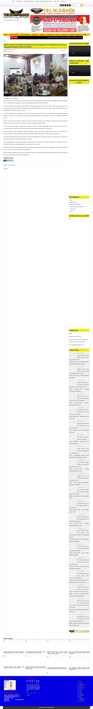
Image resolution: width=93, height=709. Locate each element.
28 (35, 689)
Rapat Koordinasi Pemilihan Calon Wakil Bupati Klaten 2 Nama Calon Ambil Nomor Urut (79, 425)
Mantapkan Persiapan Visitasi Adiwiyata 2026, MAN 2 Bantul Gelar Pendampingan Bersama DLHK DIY (79, 371)
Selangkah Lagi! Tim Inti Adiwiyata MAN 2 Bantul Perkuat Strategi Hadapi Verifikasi (79, 478)
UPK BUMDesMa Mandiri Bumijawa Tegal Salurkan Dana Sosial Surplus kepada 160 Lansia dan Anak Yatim (79, 668)
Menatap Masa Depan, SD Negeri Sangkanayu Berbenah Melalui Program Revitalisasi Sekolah (79, 357)
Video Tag (63, 1)
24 (27, 689)
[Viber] (6, 160)
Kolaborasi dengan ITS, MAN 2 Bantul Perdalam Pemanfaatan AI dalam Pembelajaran (79, 505)
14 (35, 686)
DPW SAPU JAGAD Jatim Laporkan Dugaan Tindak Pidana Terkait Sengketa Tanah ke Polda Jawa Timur (79, 652)
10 (27, 686)
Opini (84, 34)
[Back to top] (89, 704)
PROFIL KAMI (56, 1)
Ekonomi (65, 34)
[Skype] (10, 160)
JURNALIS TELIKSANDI (28, 1)
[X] (4, 160)
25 (29, 689)
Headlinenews (14, 34)
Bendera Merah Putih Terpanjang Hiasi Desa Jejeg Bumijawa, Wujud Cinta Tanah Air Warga (57, 668)
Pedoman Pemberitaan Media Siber (43, 1)
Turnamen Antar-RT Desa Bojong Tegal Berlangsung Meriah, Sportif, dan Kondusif (14, 667)
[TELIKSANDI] (16, 13)
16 (39, 686)
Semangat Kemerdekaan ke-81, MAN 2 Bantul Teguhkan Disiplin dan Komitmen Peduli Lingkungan (79, 519)
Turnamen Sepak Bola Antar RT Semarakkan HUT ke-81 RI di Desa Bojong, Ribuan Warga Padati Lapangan (35, 667)
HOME (13, 1)
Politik (58, 34)
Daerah (42, 34)
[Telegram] (13, 160)
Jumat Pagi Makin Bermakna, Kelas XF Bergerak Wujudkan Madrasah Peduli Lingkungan (79, 491)
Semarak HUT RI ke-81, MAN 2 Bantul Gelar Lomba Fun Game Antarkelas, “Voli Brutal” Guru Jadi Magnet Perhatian (79, 589)
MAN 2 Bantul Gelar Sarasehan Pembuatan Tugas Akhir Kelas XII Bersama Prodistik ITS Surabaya (79, 548)
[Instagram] (67, 5)
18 (29, 687)
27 (33, 689)
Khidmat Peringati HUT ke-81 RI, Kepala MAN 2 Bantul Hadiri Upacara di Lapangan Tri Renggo (79, 412)
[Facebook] (61, 5)
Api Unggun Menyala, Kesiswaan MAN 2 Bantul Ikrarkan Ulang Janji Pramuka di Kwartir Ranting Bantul (79, 619)
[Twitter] (63, 5)
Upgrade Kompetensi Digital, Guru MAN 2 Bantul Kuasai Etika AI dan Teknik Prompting (79, 451)
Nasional (35, 34)
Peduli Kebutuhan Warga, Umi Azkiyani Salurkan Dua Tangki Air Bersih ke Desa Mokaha (35, 652)
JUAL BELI (78, 34)
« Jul (28, 695)
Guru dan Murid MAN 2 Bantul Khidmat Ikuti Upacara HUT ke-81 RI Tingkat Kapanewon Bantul (79, 464)
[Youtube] (70, 5)
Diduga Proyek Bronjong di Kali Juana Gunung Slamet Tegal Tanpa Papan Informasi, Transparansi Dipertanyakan (57, 652)
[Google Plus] (65, 5)
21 (35, 687)
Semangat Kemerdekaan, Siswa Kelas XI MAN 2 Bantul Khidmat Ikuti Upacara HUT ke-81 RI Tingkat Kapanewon (79, 385)
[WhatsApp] (8, 160)
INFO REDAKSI (19, 1)
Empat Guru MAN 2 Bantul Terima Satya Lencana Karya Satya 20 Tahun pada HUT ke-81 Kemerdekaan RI (79, 398)
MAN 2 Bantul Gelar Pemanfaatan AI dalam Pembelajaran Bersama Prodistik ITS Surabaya (79, 562)
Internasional (25, 34)
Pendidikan (50, 34)
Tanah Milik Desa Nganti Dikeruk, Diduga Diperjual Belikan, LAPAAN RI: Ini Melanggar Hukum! (79, 575)
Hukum (72, 34)
